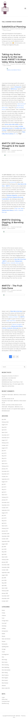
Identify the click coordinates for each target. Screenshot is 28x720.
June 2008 (4, 580)
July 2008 (4, 577)
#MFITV (22, 317)
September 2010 (5, 510)
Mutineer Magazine (12, 195)
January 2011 (5, 500)
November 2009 (5, 536)
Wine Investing (5, 664)
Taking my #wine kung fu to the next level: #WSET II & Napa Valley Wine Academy (14, 58)
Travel (3, 651)
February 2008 (5, 590)
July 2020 (4, 419)
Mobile (3, 633)
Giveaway (4, 626)
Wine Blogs (4, 659)
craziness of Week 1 (13, 317)
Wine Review (5, 680)
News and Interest (6, 638)
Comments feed (5, 701)
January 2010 (5, 531)
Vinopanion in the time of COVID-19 (10, 376)
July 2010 (4, 515)
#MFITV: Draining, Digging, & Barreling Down (12, 222)
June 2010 (4, 518)
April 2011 (4, 492)
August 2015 (5, 448)
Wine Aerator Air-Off (9, 398)
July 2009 (4, 546)
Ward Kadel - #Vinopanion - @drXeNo (10, 406)
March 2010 (4, 525)
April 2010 (4, 523)
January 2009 (5, 562)
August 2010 (5, 513)
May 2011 (4, 489)
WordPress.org (5, 703)
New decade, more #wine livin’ (9, 378)
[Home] (5, 8)
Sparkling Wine (5, 646)
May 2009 (4, 551)
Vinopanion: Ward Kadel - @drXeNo (17, 28)
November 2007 (5, 598)
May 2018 (4, 427)
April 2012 (4, 461)
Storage (3, 649)
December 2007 (5, 596)
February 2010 (5, 528)
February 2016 (5, 442)
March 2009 (4, 557)
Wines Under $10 (6, 688)
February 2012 (5, 466)
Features (4, 615)
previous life (13, 182)
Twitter (16, 210)
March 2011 (4, 494)
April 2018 (4, 429)
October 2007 (5, 601)
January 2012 (5, 468)
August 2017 (5, 440)
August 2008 (5, 575)
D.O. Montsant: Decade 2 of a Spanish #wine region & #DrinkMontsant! (13, 408)
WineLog (4, 212)
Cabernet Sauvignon (17, 324)
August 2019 (5, 424)
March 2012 (4, 463)
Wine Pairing (5, 672)
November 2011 (5, 474)
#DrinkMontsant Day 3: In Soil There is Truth (12, 382)
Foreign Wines (5, 620)
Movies (3, 636)
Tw (16, 133)
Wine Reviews (5, 683)
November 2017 (5, 437)
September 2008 (5, 572)
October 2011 (5, 476)
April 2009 (4, 554)
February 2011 (5, 497)
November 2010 (5, 505)
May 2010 (4, 520)
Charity (3, 613)
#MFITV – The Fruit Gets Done (12, 286)
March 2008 (4, 588)
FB (14, 133)
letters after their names (12, 124)
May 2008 (4, 583)
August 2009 (5, 544)
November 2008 (5, 567)
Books (3, 610)
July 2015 (4, 450)
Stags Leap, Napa (19, 208)
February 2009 (5, 559)
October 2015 (5, 445)
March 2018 (4, 432)
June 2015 (4, 453)
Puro (14, 717)
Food (3, 618)
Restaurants (4, 644)
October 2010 (5, 507)
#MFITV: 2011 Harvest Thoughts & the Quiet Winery (13, 146)
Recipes (3, 641)
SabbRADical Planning (14, 26)
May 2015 (4, 455)
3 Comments (10, 291)
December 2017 (5, 435)
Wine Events (4, 662)
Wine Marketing (5, 667)
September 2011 (5, 479)
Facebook (20, 210)
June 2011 (4, 487)
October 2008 (5, 570)
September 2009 (5, 541)
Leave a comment (7, 30)
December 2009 (5, 533)
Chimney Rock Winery (7, 210)
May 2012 (4, 458)
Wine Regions (5, 677)
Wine (3, 657)
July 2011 (4, 484)
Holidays (4, 628)
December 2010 (5, 502)
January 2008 (5, 593)
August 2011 (5, 481)
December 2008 (5, 564)
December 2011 (5, 471)
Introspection (5, 631)
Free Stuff (4, 623)
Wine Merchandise (6, 670)
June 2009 (4, 549)
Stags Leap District (11, 320)
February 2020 (5, 422)
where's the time (21, 104)
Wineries (4, 685)
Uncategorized (5, 654)
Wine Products (5, 675)
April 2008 (4, 585)
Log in (3, 697)
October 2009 (5, 538)
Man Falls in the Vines (20, 259)
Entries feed (4, 699)
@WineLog (14, 89)
